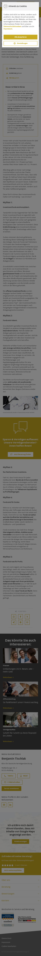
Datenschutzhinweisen (12, 26)
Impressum (8, 29)
